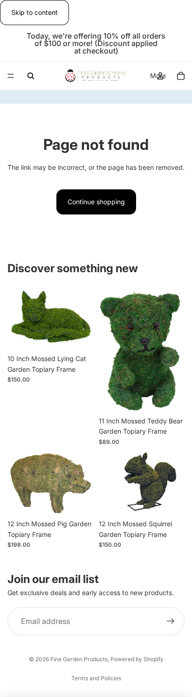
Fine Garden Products (79, 659)
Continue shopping (96, 202)
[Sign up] (170, 621)
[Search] (31, 76)
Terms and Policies (96, 678)
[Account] (160, 76)
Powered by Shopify (137, 659)
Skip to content (34, 12)
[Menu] (10, 76)
